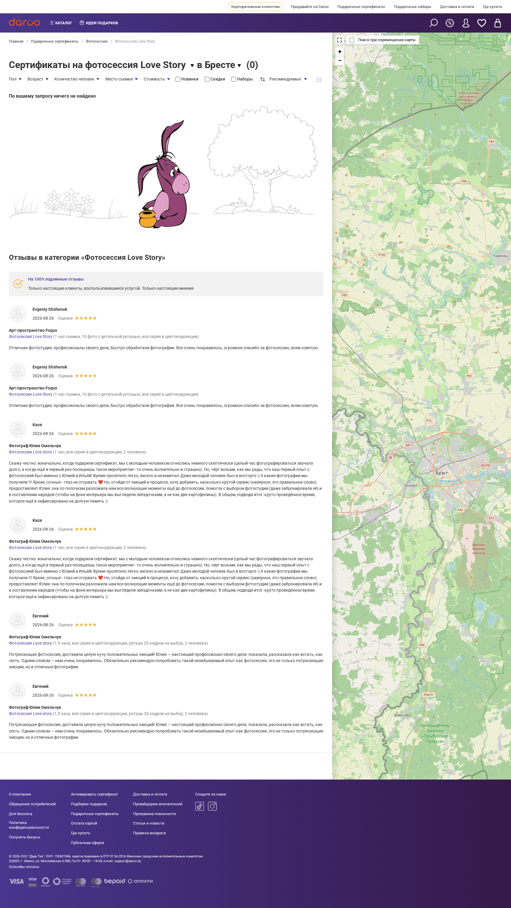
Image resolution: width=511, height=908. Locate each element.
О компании (20, 794)
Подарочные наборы (412, 6)
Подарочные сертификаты (361, 6)
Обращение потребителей (32, 804)
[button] (339, 51)
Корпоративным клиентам (255, 6)
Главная (16, 41)
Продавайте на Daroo (310, 6)
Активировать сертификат (94, 794)
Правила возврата (149, 833)
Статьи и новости (148, 823)
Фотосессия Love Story (30, 336)
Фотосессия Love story (30, 452)
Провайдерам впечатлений (157, 804)
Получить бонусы (24, 837)
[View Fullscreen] (339, 40)
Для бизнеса (20, 814)
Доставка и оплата (457, 6)
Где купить (492, 6)
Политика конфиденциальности (29, 825)
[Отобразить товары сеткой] (318, 79)
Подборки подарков (89, 804)
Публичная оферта (87, 843)
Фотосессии (97, 41)
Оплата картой (84, 823)
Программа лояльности (154, 814)
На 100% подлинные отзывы (56, 279)
